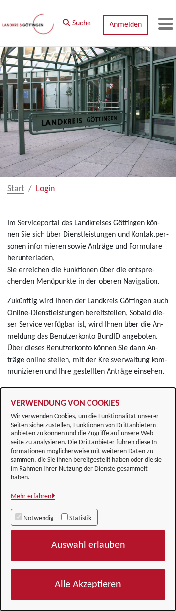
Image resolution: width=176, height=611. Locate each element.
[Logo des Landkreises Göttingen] (29, 23)
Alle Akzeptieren (88, 584)
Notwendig (38, 518)
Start (15, 189)
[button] (77, 21)
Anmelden (126, 25)
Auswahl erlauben (88, 545)
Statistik (80, 518)
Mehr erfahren (31, 496)
